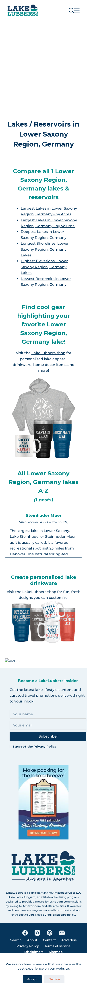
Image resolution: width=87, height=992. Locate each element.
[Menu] (77, 10)
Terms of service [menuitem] (57, 946)
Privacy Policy (45, 746)
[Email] (62, 933)
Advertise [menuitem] (69, 940)
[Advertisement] (43, 66)
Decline (54, 979)
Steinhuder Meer (44, 515)
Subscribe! (48, 736)
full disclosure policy (61, 914)
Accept (32, 979)
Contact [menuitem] (49, 940)
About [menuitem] (32, 940)
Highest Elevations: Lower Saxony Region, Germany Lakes (44, 267)
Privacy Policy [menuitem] (28, 946)
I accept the (34, 746)
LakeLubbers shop (48, 353)
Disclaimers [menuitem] (33, 951)
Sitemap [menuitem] (56, 951)
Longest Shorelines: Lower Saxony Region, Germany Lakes (45, 249)
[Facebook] (25, 933)
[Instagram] (37, 933)
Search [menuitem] (16, 940)
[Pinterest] (49, 933)
